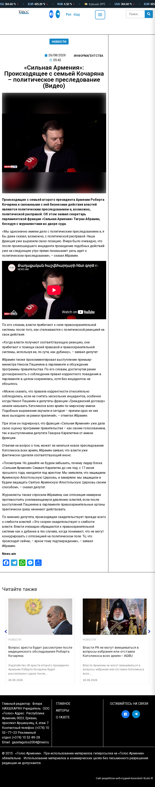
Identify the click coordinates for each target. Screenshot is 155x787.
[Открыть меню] (100, 14)
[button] (6, 631)
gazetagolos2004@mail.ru (30, 742)
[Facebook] (51, 14)
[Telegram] (58, 14)
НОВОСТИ (59, 41)
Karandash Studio (140, 778)
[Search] (149, 14)
